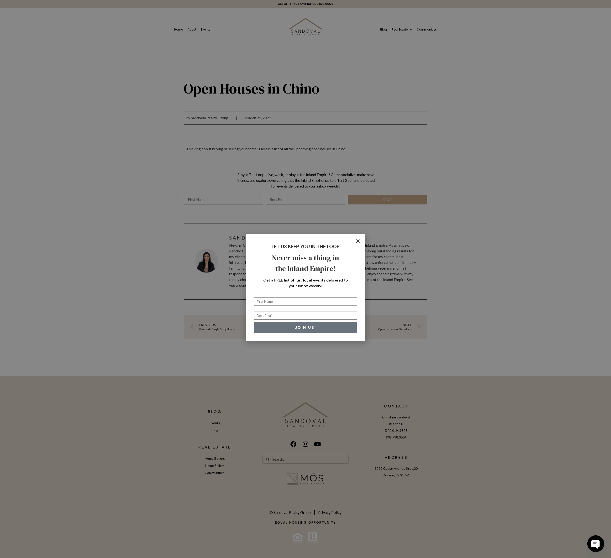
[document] (305, 279)
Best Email (262, 301)
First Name (263, 287)
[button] (357, 232)
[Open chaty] (595, 543)
